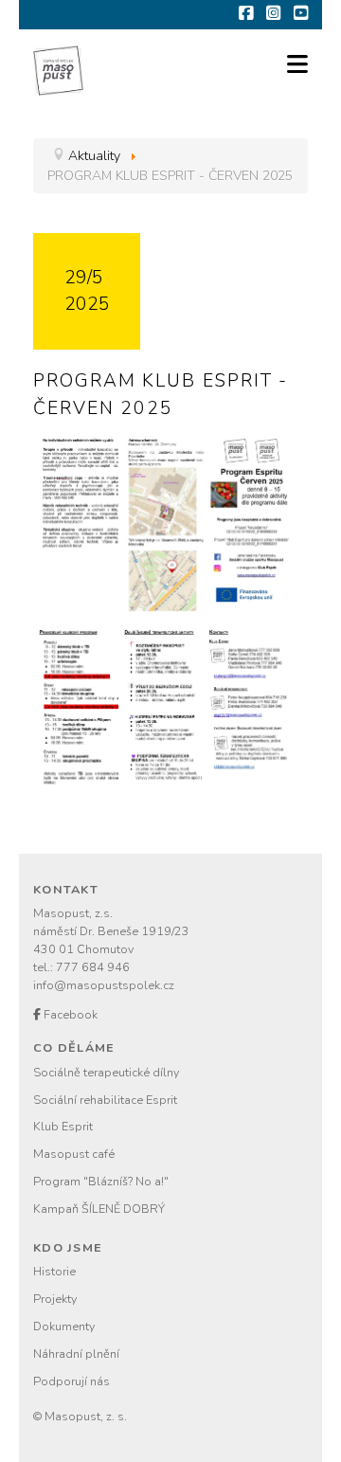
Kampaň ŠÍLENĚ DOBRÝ (99, 1208)
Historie (54, 1271)
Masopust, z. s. (86, 1416)
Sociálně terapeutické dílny (106, 1072)
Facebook (69, 1014)
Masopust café (74, 1154)
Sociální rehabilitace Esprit (105, 1100)
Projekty (55, 1299)
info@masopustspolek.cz (103, 985)
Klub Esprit (63, 1126)
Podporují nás (71, 1381)
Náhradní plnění (76, 1353)
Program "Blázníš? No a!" (101, 1181)
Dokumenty (64, 1326)
